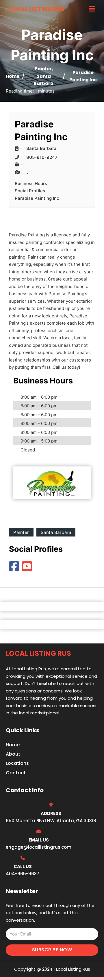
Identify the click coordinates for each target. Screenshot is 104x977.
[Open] (92, 9)
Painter (43, 69)
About (13, 754)
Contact (16, 772)
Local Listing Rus (37, 9)
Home (12, 76)
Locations (17, 763)
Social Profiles (30, 190)
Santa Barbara (56, 532)
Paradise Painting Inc (37, 198)
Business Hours (31, 183)
